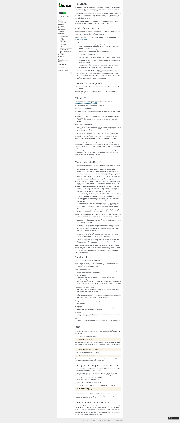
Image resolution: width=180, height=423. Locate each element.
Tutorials (60, 28)
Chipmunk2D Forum (81, 39)
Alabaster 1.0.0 (113, 420)
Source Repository (63, 59)
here (96, 93)
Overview (60, 21)
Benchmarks (61, 29)
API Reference (62, 22)
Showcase (61, 26)
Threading (61, 31)
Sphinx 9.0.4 (106, 420)
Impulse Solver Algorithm (65, 35)
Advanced (61, 33)
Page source (120, 420)
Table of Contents (64, 16)
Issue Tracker (62, 58)
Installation (61, 19)
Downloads (61, 56)
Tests (61, 46)
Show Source (61, 67)
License (60, 61)
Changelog (61, 54)
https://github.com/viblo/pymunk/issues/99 (86, 102)
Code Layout (63, 44)
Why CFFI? (62, 39)
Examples (61, 24)
